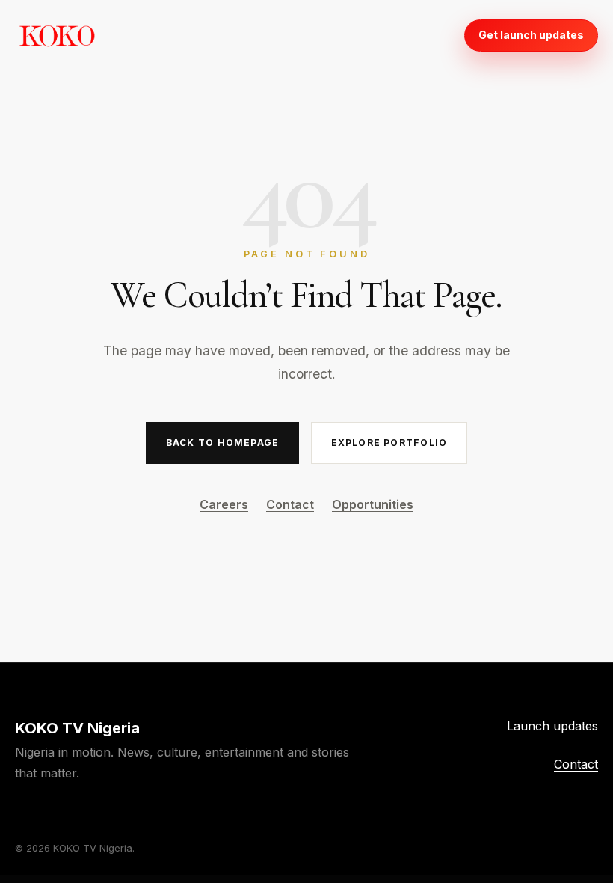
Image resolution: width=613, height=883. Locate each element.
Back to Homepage (222, 442)
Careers (224, 504)
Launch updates (552, 725)
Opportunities (372, 504)
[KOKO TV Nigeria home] (57, 35)
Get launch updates (531, 34)
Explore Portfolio (389, 442)
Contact (290, 504)
